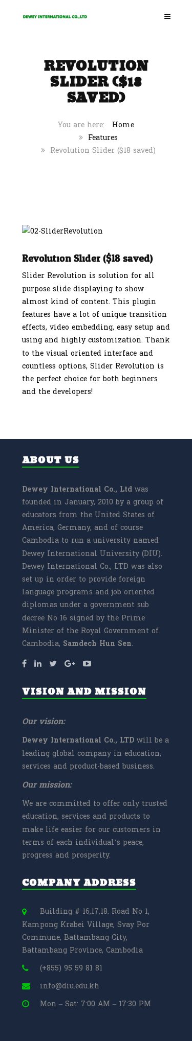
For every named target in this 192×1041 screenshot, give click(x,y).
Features (103, 137)
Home (123, 125)
